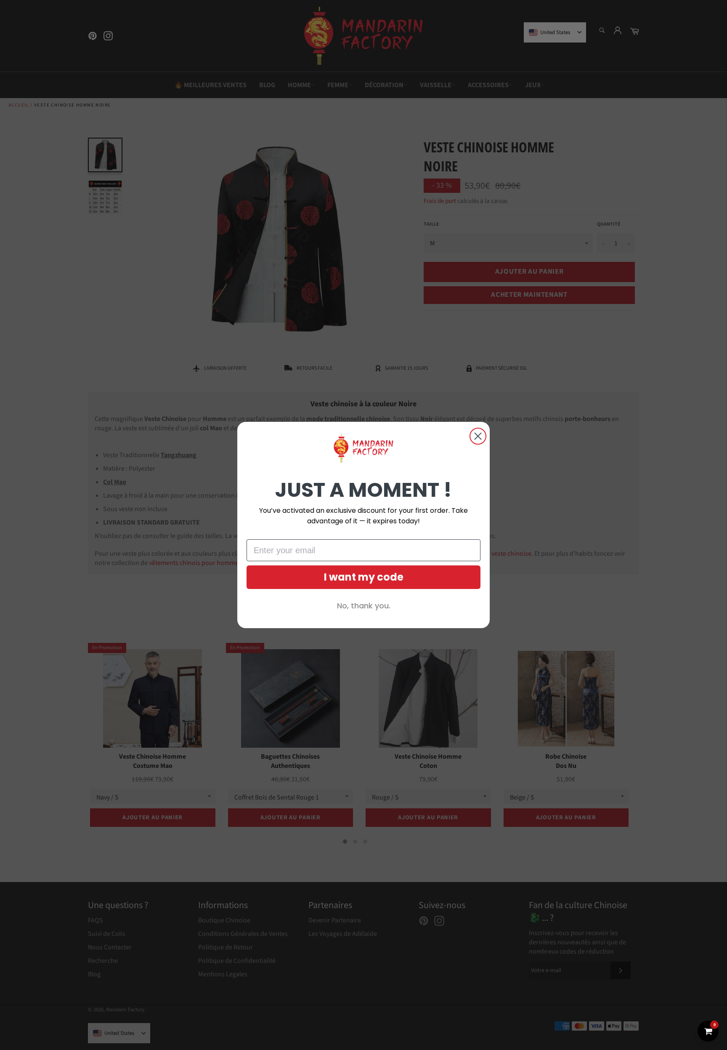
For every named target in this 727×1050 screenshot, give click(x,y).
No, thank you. (363, 605)
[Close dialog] (478, 436)
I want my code (363, 577)
